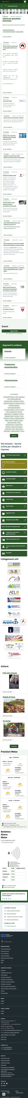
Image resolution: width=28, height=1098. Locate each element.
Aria (8, 399)
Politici (2, 960)
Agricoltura (22, 397)
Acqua (17, 397)
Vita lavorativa (4, 993)
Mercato (12, 418)
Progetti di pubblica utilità (9, 175)
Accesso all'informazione (9, 397)
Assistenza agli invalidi (15, 399)
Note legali (3, 1065)
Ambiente (3, 970)
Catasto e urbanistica (6, 977)
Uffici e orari (3, 1037)
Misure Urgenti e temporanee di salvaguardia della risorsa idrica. (10, 47)
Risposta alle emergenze (17, 426)
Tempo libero (7, 431)
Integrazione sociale (9, 416)
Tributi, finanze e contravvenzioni (8, 988)
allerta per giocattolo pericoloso (12, 19)
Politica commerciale (12, 422)
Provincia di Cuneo (5, 1058)
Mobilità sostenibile (19, 418)
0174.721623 (8, 1026)
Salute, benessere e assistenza (8, 986)
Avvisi (2, 1003)
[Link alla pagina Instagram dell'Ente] (4, 1083)
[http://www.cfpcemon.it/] (14, 607)
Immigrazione (15, 414)
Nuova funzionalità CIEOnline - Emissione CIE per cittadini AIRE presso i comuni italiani (14, 269)
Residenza (8, 426)
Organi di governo (5, 956)
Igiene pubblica (8, 414)
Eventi (2, 1013)
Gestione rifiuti (13, 411)
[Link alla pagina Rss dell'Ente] (7, 1083)
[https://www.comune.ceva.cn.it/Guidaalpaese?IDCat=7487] (14, 564)
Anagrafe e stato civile (6, 972)
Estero (7, 411)
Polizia (19, 422)
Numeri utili (3, 1039)
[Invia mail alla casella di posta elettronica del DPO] (8, 1047)
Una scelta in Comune (8, 309)
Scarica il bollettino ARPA (9, 885)
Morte (6, 420)
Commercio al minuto (19, 403)
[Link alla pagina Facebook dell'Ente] (2, 1083)
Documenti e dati (5, 951)
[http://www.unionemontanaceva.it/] (14, 585)
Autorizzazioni (4, 975)
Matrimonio (6, 418)
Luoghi (2, 1011)
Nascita (11, 420)
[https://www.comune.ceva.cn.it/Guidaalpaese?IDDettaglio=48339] (14, 578)
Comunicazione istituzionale (14, 407)
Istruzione (17, 416)
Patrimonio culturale (18, 420)
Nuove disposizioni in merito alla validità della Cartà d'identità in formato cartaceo (14, 244)
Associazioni (16, 401)
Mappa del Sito (19, 1092)
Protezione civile (18, 424)
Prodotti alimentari (10, 424)
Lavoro (21, 416)
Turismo (22, 431)
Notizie (2, 1001)
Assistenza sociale (8, 401)
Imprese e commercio (6, 984)
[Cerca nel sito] (23, 6)
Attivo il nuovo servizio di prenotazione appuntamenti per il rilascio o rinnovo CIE (10, 289)
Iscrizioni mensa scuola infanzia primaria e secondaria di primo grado (9, 204)
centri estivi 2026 (7, 101)
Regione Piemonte (5, 1)
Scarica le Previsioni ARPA (9, 823)
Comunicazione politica (9, 409)
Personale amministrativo (7, 958)
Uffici (2, 962)
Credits (8, 1092)
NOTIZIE (6, 16)
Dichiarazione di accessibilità (7, 1067)
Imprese (21, 414)
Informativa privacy (5, 1063)
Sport (13, 429)
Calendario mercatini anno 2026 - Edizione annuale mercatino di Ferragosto (14, 156)
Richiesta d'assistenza (6, 1076)
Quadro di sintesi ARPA (9, 887)
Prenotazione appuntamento (8, 1074)
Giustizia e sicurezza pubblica (7, 982)
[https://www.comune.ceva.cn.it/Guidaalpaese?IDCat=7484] (14, 571)
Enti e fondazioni (5, 953)
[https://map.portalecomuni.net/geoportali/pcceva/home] (23, 622)
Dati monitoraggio (5, 1091)
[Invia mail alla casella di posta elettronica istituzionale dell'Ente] (13, 1030)
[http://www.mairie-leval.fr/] (14, 600)
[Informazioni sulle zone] (7, 842)
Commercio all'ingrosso (9, 403)
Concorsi (17, 409)
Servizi (16, 1091)
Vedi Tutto (14, 746)
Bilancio (21, 401)
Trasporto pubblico (15, 431)
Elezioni (22, 409)
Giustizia (20, 411)
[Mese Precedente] (3, 330)
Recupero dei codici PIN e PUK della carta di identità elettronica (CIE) (9, 137)
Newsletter (3, 1085)
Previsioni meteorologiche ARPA (11, 825)
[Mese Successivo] (25, 330)
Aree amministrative (6, 949)
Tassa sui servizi (19, 429)
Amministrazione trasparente (8, 1069)
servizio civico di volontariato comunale (13, 118)
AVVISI (7, 154)
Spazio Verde (8, 429)
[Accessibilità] (4, 1094)
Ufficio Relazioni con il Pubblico (8, 1035)
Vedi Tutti (14, 436)
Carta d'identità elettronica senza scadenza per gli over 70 (12, 223)
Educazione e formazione (7, 979)
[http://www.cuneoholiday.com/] (14, 593)
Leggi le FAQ (4, 1071)
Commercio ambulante (14, 405)
